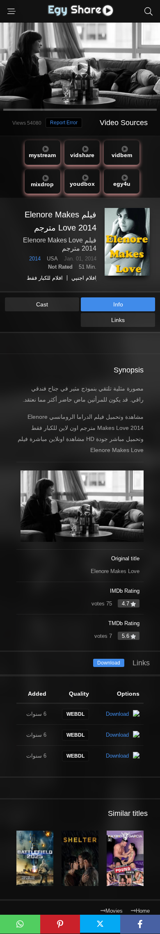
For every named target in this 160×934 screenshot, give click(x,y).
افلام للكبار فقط (45, 278)
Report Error (64, 123)
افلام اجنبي (83, 278)
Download (108, 663)
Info (118, 304)
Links (118, 320)
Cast (42, 304)
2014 (35, 259)
